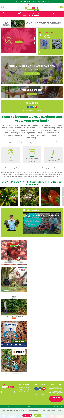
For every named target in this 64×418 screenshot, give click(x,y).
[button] (2, 7)
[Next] (59, 44)
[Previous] (41, 44)
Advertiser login (24, 391)
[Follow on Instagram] (31, 107)
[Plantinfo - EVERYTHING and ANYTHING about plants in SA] (32, 7)
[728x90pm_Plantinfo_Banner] (31, 23)
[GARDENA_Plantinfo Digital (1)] (14, 361)
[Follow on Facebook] (28, 107)
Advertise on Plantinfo (24, 389)
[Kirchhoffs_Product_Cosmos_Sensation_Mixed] (14, 252)
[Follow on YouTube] (36, 107)
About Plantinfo (24, 387)
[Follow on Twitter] (33, 107)
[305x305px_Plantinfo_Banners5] (14, 279)
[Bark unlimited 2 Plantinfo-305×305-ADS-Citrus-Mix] (14, 334)
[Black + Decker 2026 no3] (14, 307)
